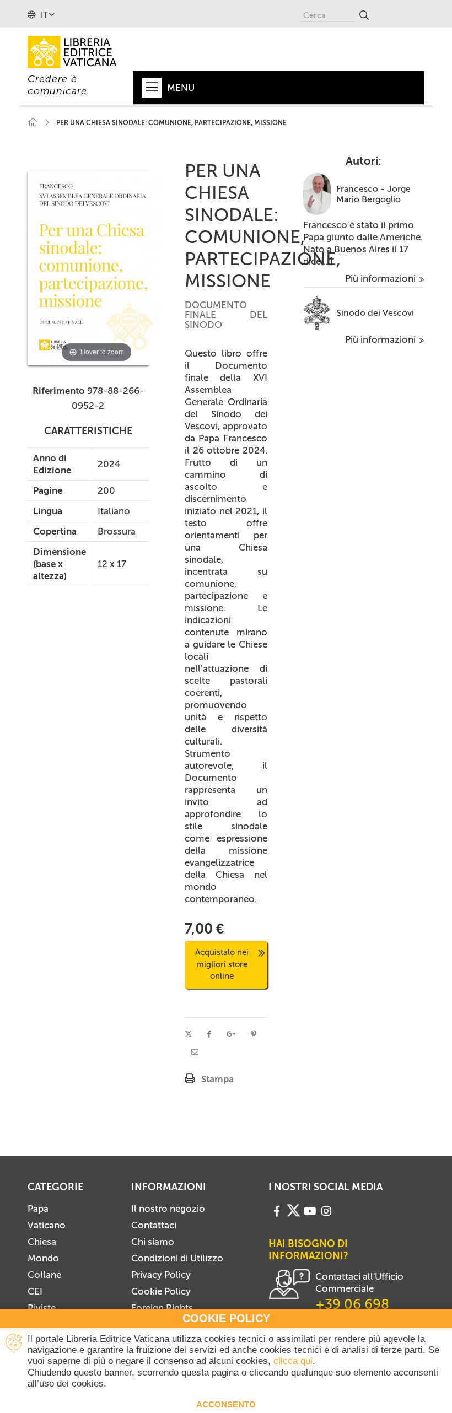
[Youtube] (310, 1209)
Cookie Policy (161, 1291)
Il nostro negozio (168, 1208)
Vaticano (47, 1225)
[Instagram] (326, 1209)
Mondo (43, 1258)
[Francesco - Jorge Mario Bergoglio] (317, 192)
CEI (35, 1291)
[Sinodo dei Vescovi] (317, 311)
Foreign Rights (162, 1307)
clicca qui (293, 1361)
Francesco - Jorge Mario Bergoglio (373, 194)
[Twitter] (293, 1210)
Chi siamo (152, 1241)
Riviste (42, 1307)
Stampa (217, 1079)
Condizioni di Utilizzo (177, 1258)
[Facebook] (276, 1209)
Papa (38, 1208)
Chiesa (42, 1241)
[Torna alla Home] (32, 123)
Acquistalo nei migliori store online (222, 964)
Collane (44, 1274)
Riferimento (59, 390)
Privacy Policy (161, 1274)
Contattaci (153, 1225)
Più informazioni (381, 278)
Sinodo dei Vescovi (375, 313)
